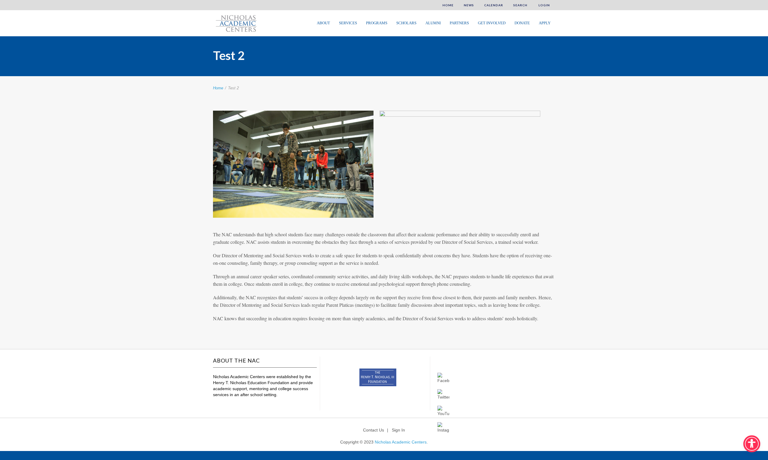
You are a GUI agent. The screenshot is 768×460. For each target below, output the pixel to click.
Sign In (398, 430)
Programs (376, 23)
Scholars (406, 23)
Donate (522, 23)
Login (544, 5)
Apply (544, 23)
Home (448, 5)
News (469, 5)
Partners (459, 23)
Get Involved (492, 23)
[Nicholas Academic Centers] (235, 22)
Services (348, 23)
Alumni (433, 23)
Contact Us (373, 430)
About (323, 23)
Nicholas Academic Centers (401, 442)
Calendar (493, 5)
